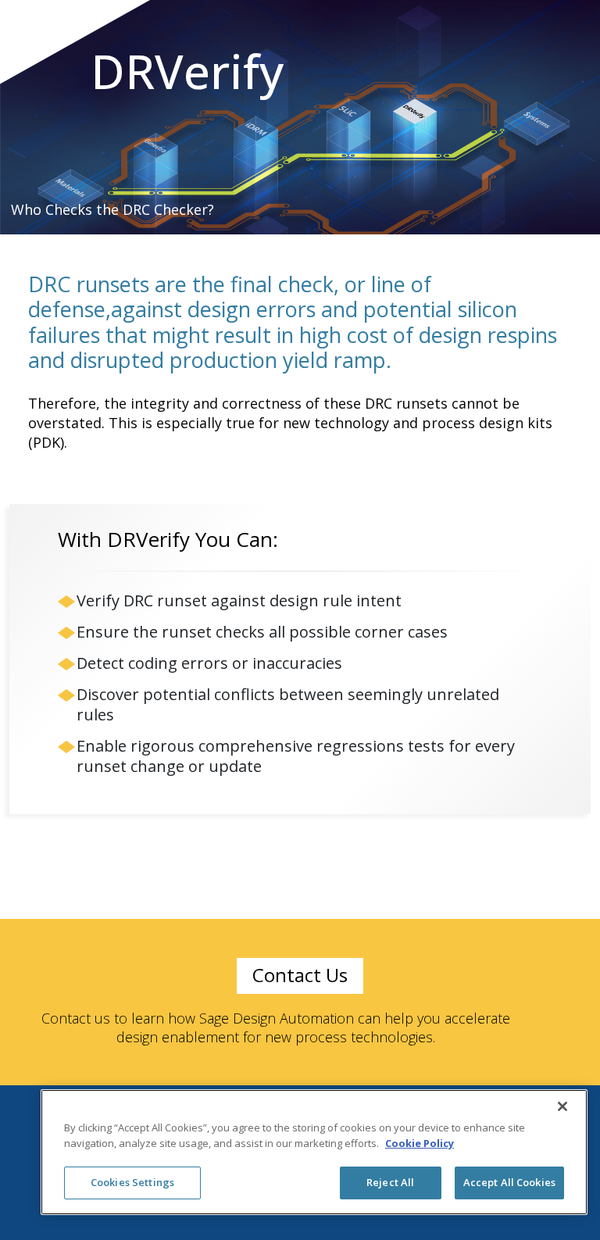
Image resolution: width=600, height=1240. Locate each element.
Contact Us (300, 975)
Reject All (390, 1182)
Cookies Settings (132, 1182)
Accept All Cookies (509, 1182)
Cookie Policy (419, 1143)
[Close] (562, 1106)
